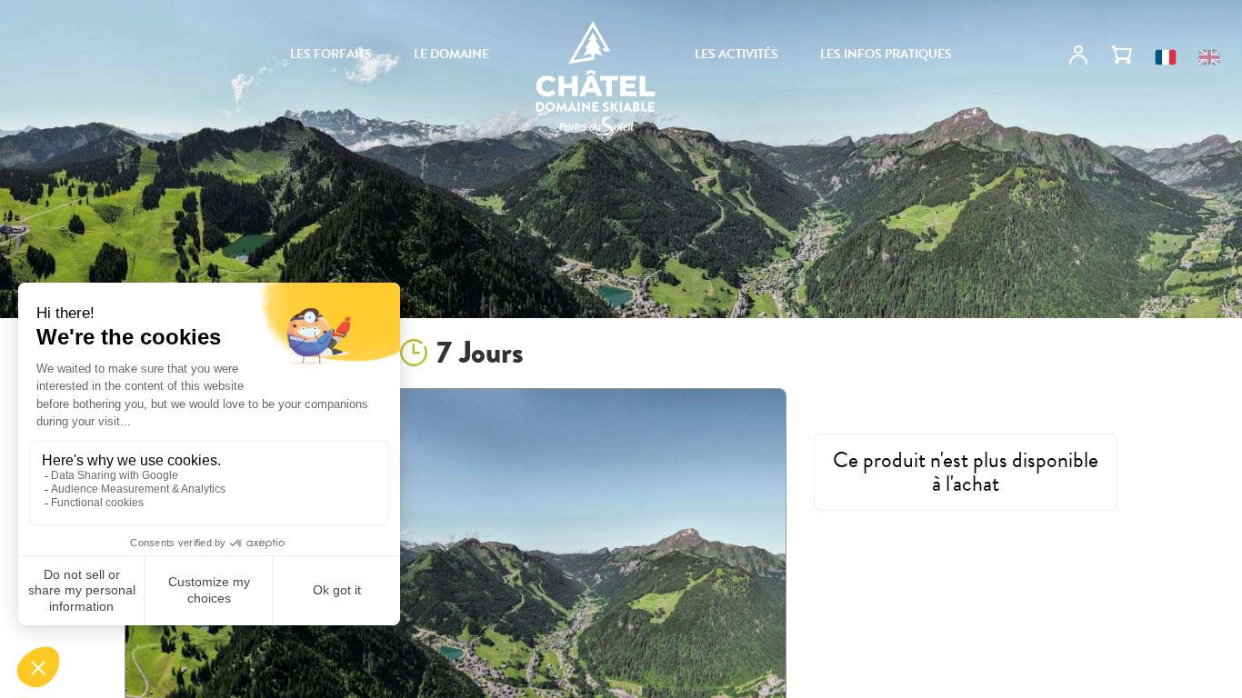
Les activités (736, 54)
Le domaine (451, 54)
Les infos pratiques (886, 54)
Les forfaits (331, 54)
